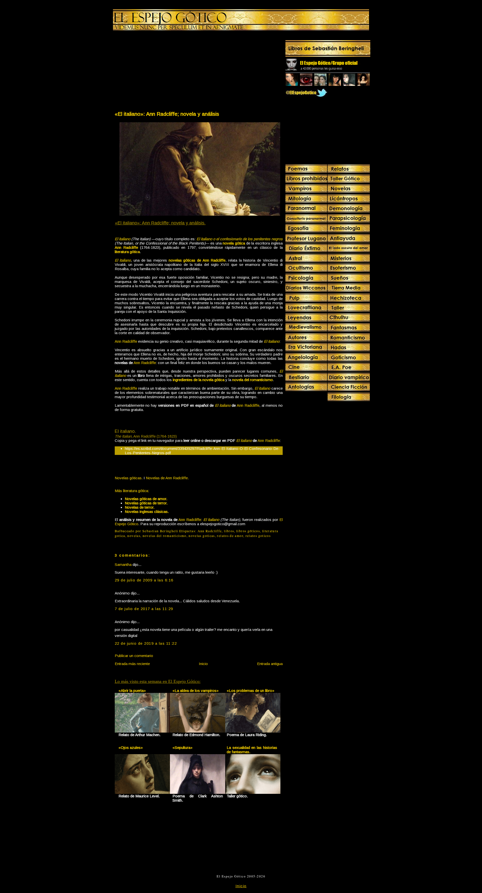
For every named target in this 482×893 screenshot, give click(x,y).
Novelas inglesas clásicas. (147, 511)
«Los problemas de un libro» (250, 690)
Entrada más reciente (132, 664)
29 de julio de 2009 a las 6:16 (144, 580)
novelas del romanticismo (165, 535)
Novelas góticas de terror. (146, 503)
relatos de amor (230, 535)
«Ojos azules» (130, 747)
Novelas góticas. (129, 478)
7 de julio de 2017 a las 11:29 (144, 609)
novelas (133, 535)
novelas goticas (202, 535)
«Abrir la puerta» (132, 690)
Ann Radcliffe (210, 531)
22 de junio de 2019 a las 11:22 (146, 643)
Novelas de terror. (139, 507)
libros (229, 531)
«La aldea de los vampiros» (195, 690)
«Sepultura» (182, 747)
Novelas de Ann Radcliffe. (167, 478)
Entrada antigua (270, 664)
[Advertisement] (156, 72)
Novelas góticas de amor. (146, 499)
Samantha (123, 564)
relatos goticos (258, 535)
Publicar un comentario (134, 655)
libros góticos (248, 531)
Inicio (203, 664)
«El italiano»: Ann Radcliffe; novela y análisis (167, 114)
